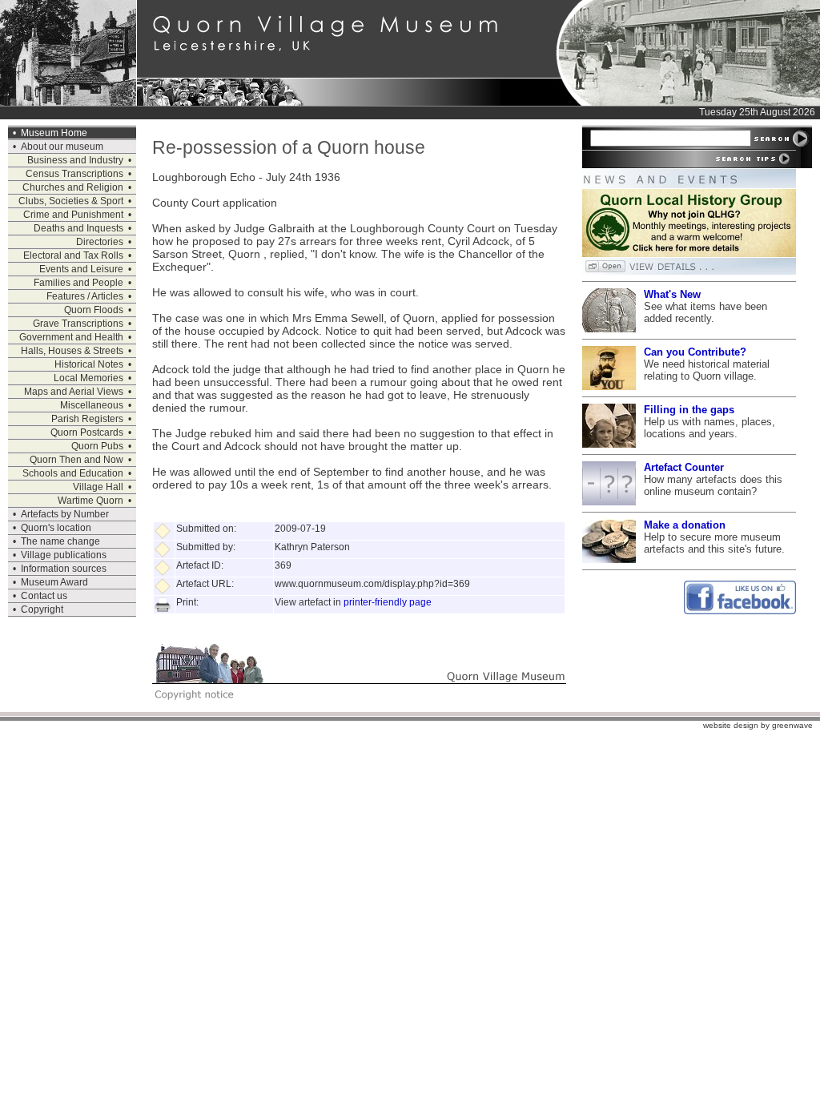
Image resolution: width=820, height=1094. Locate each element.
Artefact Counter (684, 467)
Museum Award (54, 582)
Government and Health (71, 337)
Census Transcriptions (74, 173)
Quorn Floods (93, 310)
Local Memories (88, 378)
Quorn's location (56, 527)
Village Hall (98, 487)
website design (730, 725)
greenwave (792, 725)
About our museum (62, 146)
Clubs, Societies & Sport (70, 201)
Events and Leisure (81, 269)
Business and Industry (75, 160)
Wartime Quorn (90, 500)
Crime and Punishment (73, 214)
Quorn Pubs (97, 446)
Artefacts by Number (65, 514)
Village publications (64, 555)
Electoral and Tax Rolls (73, 255)
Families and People (78, 282)
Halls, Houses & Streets (72, 350)
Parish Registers (87, 418)
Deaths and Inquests (78, 228)
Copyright (42, 609)
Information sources (64, 568)
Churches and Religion (72, 187)
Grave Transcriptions (78, 323)
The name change (60, 541)
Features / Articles (84, 296)
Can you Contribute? (695, 352)
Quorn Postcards (86, 432)
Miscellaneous (91, 405)
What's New (672, 294)
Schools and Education (72, 473)
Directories (99, 241)
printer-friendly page (388, 602)
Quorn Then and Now (76, 459)
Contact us (44, 595)
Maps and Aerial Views (73, 391)
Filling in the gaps (689, 410)
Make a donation (685, 525)
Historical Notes (88, 364)
